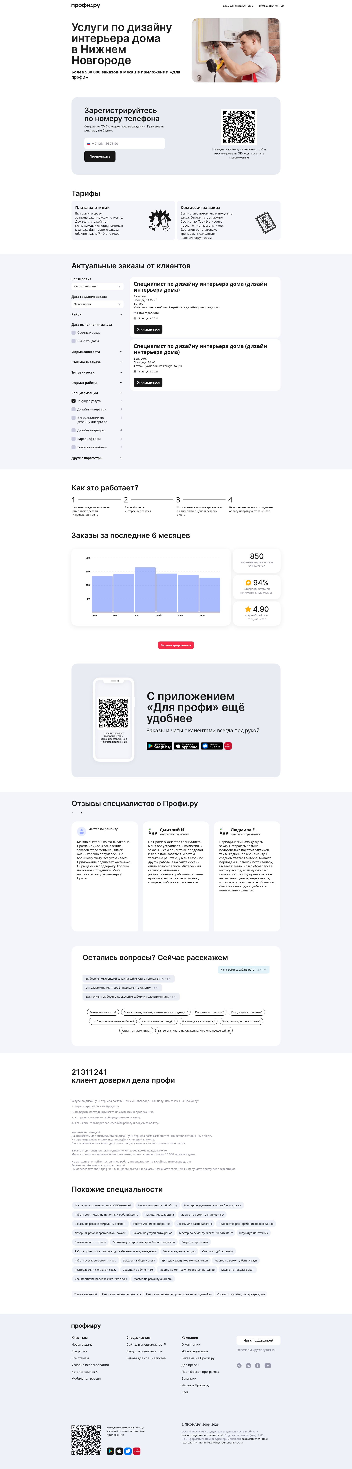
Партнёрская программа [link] (200, 1371)
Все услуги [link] (79, 1351)
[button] (98, 314)
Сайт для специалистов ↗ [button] (146, 1344)
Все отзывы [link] (80, 1358)
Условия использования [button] (90, 1365)
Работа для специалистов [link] (146, 1358)
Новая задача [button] (82, 1344)
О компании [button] (191, 1344)
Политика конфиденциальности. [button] (221, 1442)
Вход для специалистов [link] (144, 1351)
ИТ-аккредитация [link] (195, 1351)
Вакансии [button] (189, 1378)
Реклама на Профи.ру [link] (198, 1358)
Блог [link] (185, 1392)
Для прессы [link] (190, 1365)
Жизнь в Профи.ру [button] (195, 1385)
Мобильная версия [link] (86, 1378)
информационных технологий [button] (202, 1435)
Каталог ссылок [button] (83, 1371)
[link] (148, 329)
